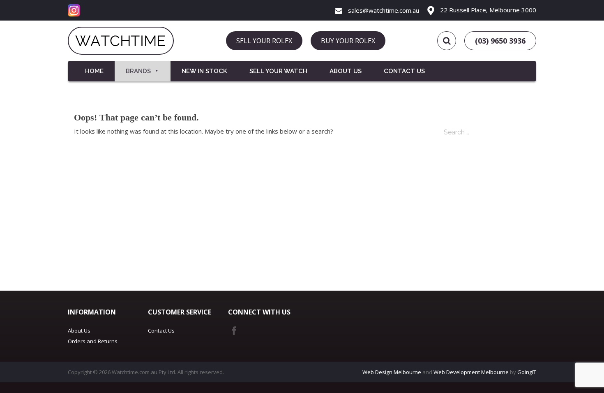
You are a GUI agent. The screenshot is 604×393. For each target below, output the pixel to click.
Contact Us (404, 71)
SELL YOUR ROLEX (264, 40)
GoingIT (526, 372)
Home (94, 71)
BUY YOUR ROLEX (348, 40)
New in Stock (204, 71)
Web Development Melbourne (471, 372)
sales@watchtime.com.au (382, 10)
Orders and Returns (93, 341)
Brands (138, 71)
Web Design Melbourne (391, 372)
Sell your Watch (278, 71)
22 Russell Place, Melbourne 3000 (487, 10)
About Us (346, 71)
